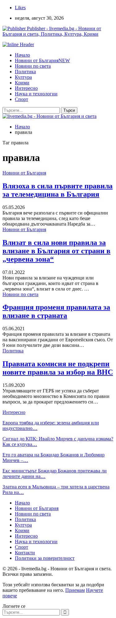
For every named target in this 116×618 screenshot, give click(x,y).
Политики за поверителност (45, 558)
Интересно (26, 88)
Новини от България (42, 60)
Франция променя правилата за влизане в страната (56, 311)
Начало (22, 55)
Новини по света (33, 66)
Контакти (25, 552)
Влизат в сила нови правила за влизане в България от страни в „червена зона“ (56, 251)
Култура (23, 77)
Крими (22, 82)
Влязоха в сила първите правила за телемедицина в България (57, 190)
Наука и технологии (36, 93)
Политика (25, 71)
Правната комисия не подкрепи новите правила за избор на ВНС (57, 368)
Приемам (75, 590)
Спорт (21, 99)
